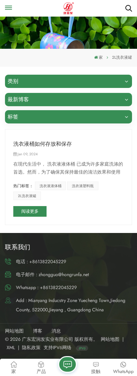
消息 (56, 331)
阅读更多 (30, 211)
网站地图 (14, 331)
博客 (37, 331)
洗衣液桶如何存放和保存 (42, 144)
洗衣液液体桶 (51, 185)
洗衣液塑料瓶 (83, 185)
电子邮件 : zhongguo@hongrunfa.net (52, 274)
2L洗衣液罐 (27, 195)
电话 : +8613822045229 (41, 261)
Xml (11, 347)
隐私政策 (31, 347)
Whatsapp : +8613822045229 (46, 287)
